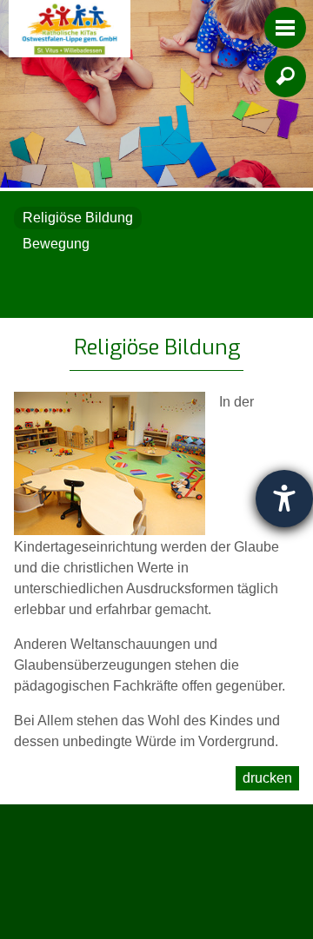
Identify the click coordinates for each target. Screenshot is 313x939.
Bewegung (56, 243)
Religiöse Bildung (78, 217)
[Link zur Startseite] (69, 28)
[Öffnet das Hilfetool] (284, 498)
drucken (267, 777)
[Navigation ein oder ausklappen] (285, 28)
